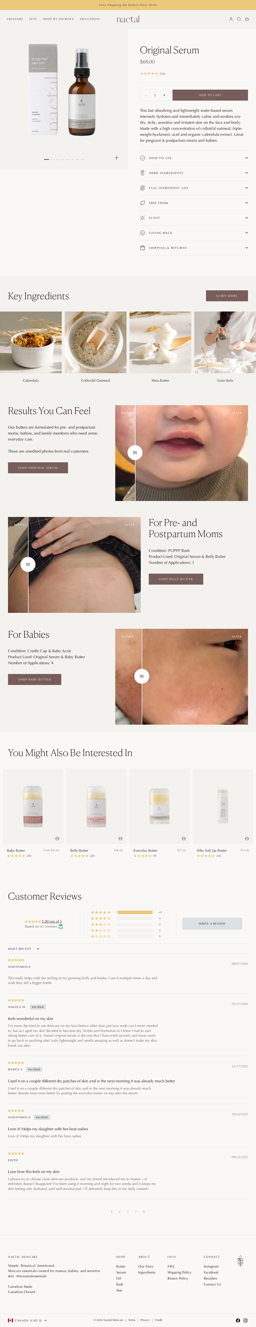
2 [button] (120, 1211)
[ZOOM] (117, 158)
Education (90, 19)
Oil (118, 1278)
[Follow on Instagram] (245, 1320)
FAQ (171, 1266)
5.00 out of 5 (52, 921)
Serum (121, 1272)
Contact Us (212, 1284)
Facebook (211, 1272)
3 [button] (128, 1211)
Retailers (210, 1278)
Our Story (146, 1266)
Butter (121, 1266)
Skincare (15, 19)
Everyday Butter (146, 850)
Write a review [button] (212, 924)
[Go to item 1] (46, 159)
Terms (132, 1320)
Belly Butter (79, 850)
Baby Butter (16, 850)
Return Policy (178, 1278)
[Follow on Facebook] (238, 1320)
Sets (33, 19)
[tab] (70, 753)
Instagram (211, 1266)
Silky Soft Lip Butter (212, 850)
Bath (119, 1284)
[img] (128, 960)
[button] (101, 912)
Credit (158, 1320)
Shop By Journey (58, 19)
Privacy (145, 1320)
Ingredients (146, 1272)
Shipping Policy (180, 1272)
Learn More (227, 296)
